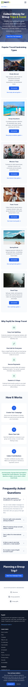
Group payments (15, 596)
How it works (4, 632)
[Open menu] (25, 2)
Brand (2, 652)
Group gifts (15, 601)
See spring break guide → (14, 264)
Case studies (4, 645)
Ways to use (4, 639)
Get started (14, 88)
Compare (3, 637)
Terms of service (5, 655)
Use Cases (4, 6)
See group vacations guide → (14, 135)
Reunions (15, 592)
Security (3, 660)
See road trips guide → (14, 306)
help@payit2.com (5, 669)
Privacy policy (4, 657)
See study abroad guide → (14, 92)
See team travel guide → (14, 221)
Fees (2, 634)
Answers (3, 647)
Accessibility (4, 662)
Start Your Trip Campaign (14, 36)
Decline (19, 684)
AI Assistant (4, 650)
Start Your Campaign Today (14, 575)
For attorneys (4, 642)
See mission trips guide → (14, 178)
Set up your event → (6, 624)
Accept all (10, 684)
